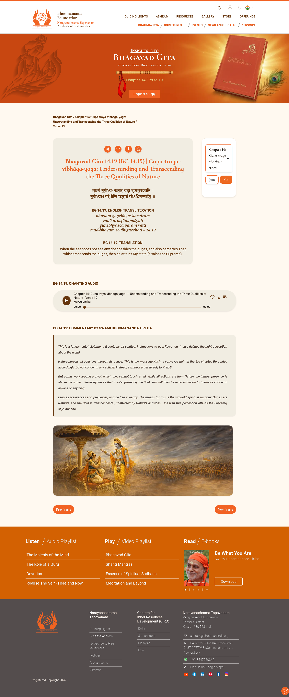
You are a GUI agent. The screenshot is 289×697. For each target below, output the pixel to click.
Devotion (34, 573)
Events (197, 25)
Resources (184, 16)
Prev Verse (63, 509)
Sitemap (95, 670)
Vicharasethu (99, 663)
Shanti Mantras (119, 564)
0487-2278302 (200, 643)
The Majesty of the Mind (48, 554)
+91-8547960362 (202, 660)
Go (226, 179)
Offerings (248, 16)
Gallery (208, 16)
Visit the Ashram (101, 636)
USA (141, 650)
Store (227, 16)
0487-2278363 (222, 643)
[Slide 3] (198, 589)
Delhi (141, 628)
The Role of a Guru (43, 564)
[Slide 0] (185, 589)
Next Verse (225, 509)
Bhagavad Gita (62, 117)
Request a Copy (144, 94)
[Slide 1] (189, 589)
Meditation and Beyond (126, 583)
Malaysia (144, 643)
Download (229, 581)
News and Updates (222, 25)
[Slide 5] (207, 589)
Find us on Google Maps (207, 667)
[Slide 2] (193, 589)
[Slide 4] (202, 589)
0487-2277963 (194, 648)
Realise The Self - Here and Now (55, 583)
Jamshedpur (147, 636)
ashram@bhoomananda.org (209, 636)
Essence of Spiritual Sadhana (131, 573)
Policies (95, 655)
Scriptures (173, 25)
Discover (249, 25)
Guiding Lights (136, 16)
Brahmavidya (148, 25)
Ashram (162, 16)
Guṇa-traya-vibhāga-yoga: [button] (218, 158)
